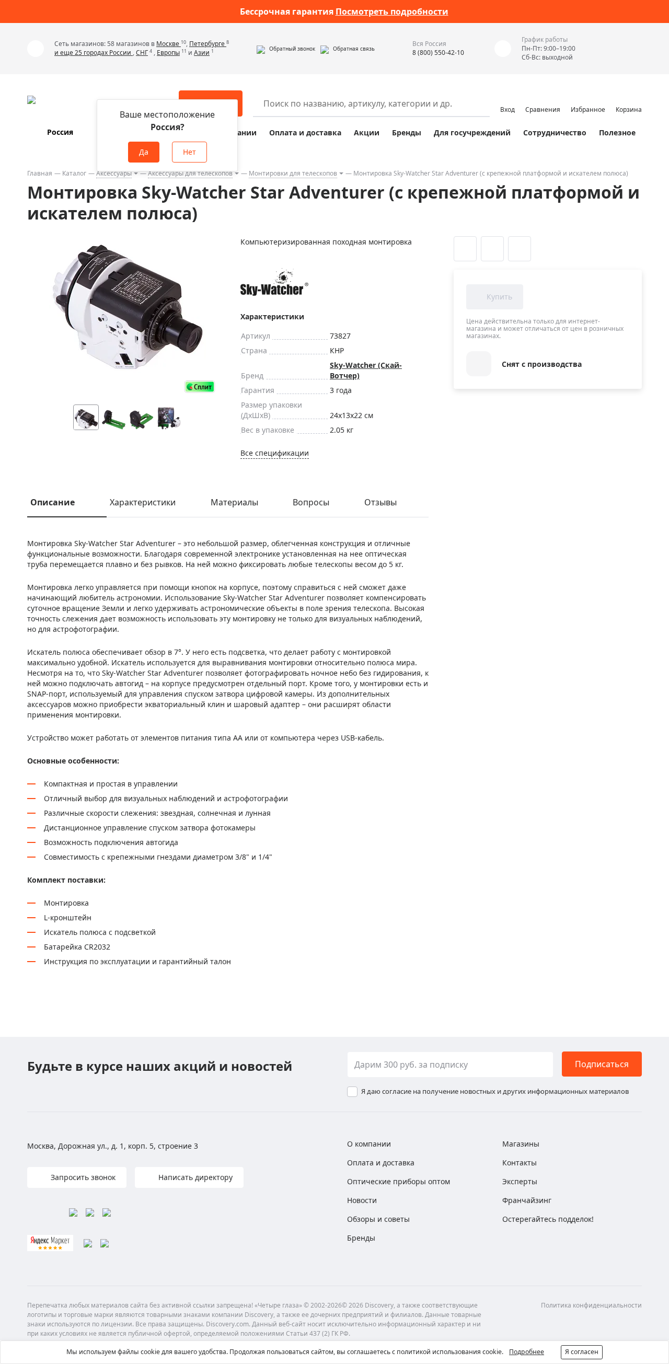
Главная (39, 173)
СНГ (142, 52)
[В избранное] (465, 248)
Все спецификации (274, 453)
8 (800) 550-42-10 (438, 52)
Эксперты (519, 1181)
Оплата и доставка (305, 132)
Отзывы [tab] (380, 502)
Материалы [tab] (234, 502)
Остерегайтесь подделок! (548, 1219)
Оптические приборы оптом (398, 1181)
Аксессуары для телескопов (190, 173)
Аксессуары (114, 173)
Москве (168, 43)
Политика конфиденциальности (591, 1305)
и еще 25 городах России (93, 52)
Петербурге (207, 43)
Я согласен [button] (581, 1351)
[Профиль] (507, 99)
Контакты (519, 1163)
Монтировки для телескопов (293, 173)
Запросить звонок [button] (82, 1177)
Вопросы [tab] (311, 502)
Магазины (520, 1144)
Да (143, 152)
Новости (362, 1200)
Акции (366, 132)
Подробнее (526, 1351)
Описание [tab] (52, 502)
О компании (369, 1144)
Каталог (74, 173)
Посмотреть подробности (392, 11)
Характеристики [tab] (143, 502)
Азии (202, 52)
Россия (60, 132)
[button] (286, 48)
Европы (168, 52)
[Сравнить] (492, 248)
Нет (189, 152)
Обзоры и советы (378, 1219)
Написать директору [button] (194, 1177)
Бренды (406, 132)
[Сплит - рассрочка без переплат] (199, 386)
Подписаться (602, 1064)
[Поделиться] (519, 248)
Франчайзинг (526, 1200)
